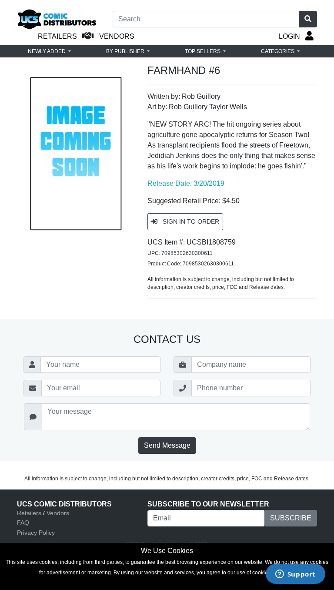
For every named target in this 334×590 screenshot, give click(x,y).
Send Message (167, 445)
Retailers (29, 513)
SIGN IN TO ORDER (190, 221)
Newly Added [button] (47, 51)
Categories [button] (278, 51)
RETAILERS (57, 36)
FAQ (23, 522)
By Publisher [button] (126, 51)
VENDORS (116, 36)
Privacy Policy (36, 532)
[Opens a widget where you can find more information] (295, 575)
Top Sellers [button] (203, 51)
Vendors (58, 513)
